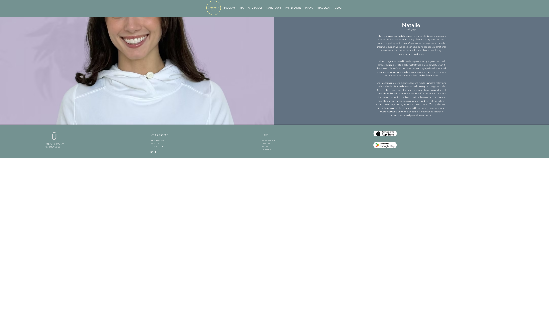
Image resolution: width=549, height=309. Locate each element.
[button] (230, 8)
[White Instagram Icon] (152, 152)
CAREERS (266, 149)
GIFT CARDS (267, 143)
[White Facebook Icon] (155, 152)
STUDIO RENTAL (269, 140)
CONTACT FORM (158, 146)
